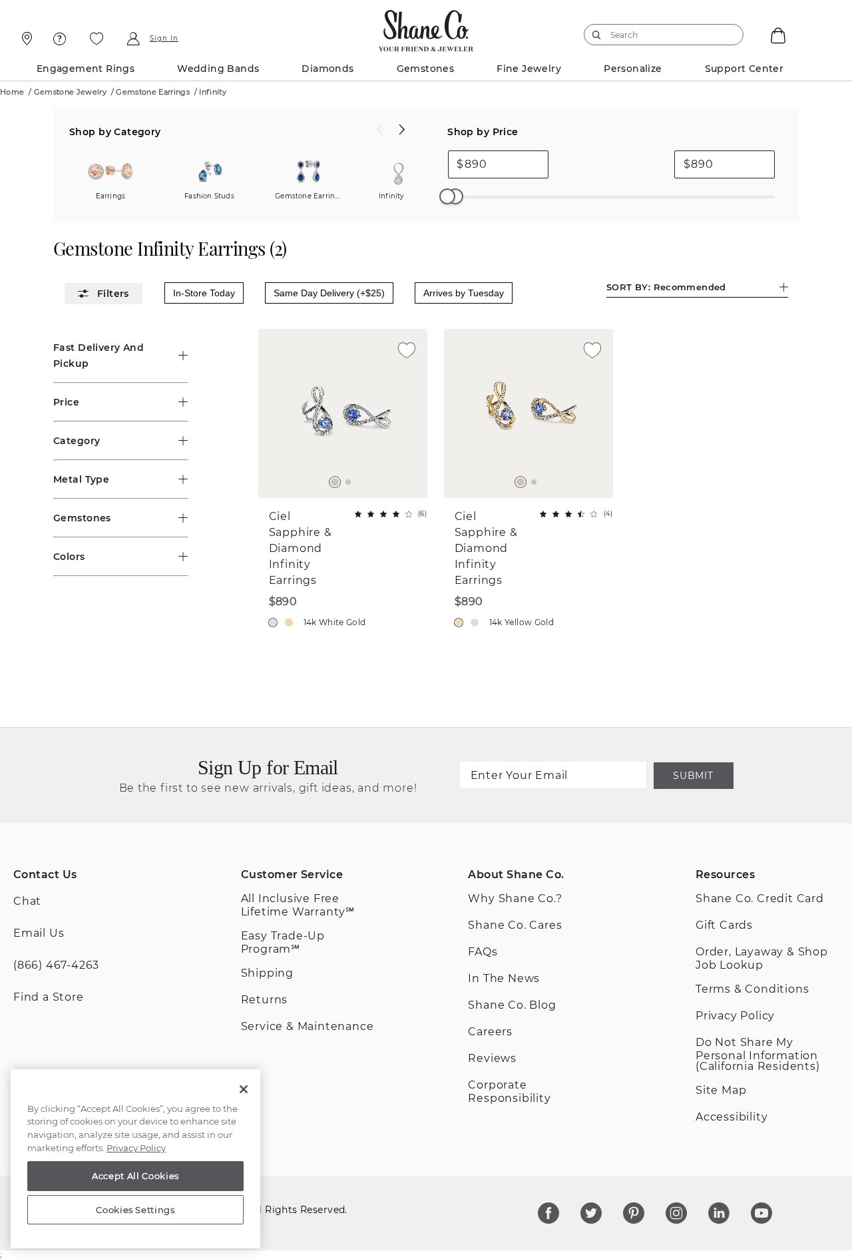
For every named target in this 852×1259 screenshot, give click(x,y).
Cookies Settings (135, 1209)
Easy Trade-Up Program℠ (283, 942)
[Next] (402, 130)
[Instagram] (676, 1213)
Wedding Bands (218, 69)
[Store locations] (25, 38)
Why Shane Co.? (515, 898)
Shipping (267, 973)
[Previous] (380, 130)
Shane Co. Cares (515, 925)
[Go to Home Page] (426, 27)
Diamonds (327, 69)
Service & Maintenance (307, 1026)
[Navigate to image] (334, 482)
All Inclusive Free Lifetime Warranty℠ (298, 905)
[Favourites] (96, 38)
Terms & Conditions (752, 989)
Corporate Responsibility (509, 1092)
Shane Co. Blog (512, 1005)
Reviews (492, 1058)
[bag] (776, 34)
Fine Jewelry (529, 69)
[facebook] (548, 1213)
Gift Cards (724, 925)
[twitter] (591, 1213)
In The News (504, 978)
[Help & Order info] (60, 38)
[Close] (243, 1089)
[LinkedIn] (719, 1213)
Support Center (744, 69)
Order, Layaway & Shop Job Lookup (762, 958)
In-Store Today (204, 293)
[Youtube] (761, 1213)
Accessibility (731, 1117)
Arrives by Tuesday (463, 293)
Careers (490, 1031)
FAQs (482, 951)
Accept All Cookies (135, 1175)
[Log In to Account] (132, 38)
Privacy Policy (735, 1015)
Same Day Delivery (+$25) (329, 293)
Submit (693, 776)
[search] (596, 35)
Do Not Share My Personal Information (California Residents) (758, 1054)
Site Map (721, 1090)
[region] (135, 1159)
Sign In (164, 38)
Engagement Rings (85, 69)
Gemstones (426, 69)
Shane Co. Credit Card (760, 898)
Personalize (633, 69)
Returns (264, 999)
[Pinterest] (633, 1213)
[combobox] (657, 35)
